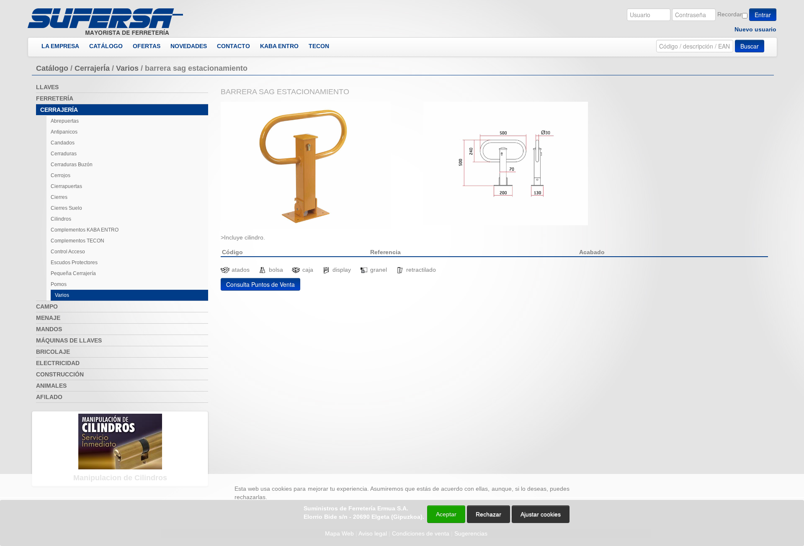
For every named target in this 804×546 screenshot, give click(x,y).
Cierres (59, 197)
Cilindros (61, 219)
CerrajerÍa (92, 68)
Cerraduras (64, 154)
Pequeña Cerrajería (73, 273)
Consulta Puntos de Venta (260, 284)
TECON (319, 46)
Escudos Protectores (74, 262)
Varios (127, 68)
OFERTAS (146, 46)
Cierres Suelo (66, 208)
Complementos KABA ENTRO (85, 230)
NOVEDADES (188, 46)
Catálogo (52, 68)
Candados (63, 143)
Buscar (749, 46)
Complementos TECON (77, 241)
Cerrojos (60, 175)
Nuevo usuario (755, 29)
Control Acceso (68, 252)
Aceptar (446, 514)
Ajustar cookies (704, 466)
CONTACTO (233, 46)
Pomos (59, 284)
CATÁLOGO (106, 46)
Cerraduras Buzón (72, 164)
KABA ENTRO (279, 46)
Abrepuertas (65, 121)
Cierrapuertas (66, 186)
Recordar (729, 14)
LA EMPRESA (60, 46)
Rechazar (488, 514)
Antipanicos (64, 132)
